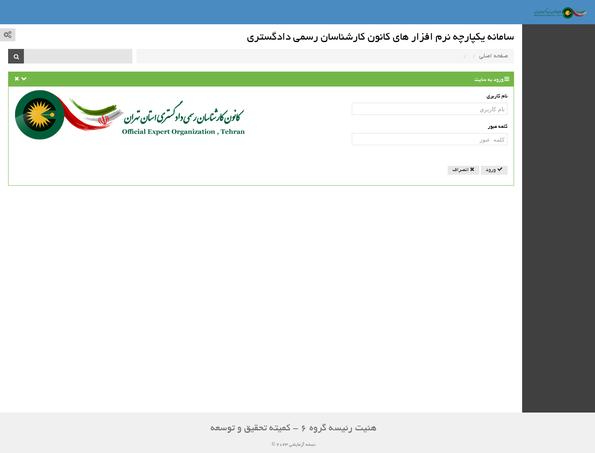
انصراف (461, 170)
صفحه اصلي (493, 56)
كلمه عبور (498, 127)
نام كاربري (497, 96)
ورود (491, 170)
